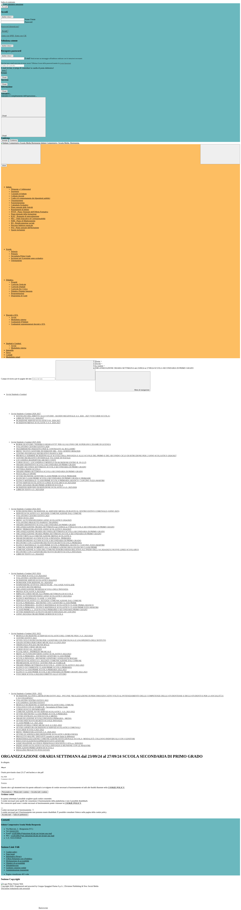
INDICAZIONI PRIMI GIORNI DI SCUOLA (35, 748)
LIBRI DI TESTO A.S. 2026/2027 (30, 418)
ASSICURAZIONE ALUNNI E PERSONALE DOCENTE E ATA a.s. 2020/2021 (49, 743)
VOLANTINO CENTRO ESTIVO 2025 (32, 516)
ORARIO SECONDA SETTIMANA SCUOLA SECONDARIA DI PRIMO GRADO (51, 467)
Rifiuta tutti (21, 792)
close (4, 165)
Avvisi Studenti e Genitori (16, 394)
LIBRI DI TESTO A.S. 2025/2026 (30, 489)
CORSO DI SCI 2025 (25, 518)
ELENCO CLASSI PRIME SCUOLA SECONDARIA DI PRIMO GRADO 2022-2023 (51, 672)
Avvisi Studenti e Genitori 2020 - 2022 (26, 693)
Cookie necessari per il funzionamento (16, 810)
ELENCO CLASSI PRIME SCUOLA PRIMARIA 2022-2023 (41, 670)
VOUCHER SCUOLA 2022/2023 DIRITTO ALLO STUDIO (41, 674)
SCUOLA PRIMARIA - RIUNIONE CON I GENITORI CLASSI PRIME (46, 603)
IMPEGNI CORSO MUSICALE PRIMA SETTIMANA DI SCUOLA (44, 594)
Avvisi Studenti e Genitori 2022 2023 (26, 633)
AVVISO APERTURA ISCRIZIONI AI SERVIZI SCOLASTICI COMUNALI (48, 727)
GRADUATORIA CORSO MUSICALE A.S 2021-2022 (39, 725)
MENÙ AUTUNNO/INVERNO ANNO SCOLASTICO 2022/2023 (43, 654)
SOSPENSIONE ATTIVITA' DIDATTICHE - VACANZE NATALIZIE (45, 585)
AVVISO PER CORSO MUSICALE (31, 647)
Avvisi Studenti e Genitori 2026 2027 (26, 414)
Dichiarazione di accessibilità (17, 861)
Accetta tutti (39, 792)
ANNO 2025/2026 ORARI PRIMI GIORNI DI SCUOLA (39, 485)
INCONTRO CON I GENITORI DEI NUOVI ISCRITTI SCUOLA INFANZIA (48, 552)
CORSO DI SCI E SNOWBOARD (30, 709)
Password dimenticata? (10, 26)
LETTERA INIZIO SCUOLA (28, 469)
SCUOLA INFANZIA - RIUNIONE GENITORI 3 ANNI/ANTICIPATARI (46, 658)
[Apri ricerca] (220, 154)
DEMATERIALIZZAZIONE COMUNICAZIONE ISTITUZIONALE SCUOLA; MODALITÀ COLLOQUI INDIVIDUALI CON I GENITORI (75, 739)
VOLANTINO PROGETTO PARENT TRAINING (37, 522)
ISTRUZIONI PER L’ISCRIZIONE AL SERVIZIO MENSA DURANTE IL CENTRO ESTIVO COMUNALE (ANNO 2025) (67, 511)
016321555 (14, 831)
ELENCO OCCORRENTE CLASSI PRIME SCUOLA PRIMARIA (44, 667)
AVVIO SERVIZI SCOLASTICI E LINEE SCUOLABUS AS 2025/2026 (46, 483)
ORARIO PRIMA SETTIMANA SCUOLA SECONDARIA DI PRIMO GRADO (49, 471)
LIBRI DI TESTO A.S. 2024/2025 (30, 554)
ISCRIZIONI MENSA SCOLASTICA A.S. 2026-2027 (38, 423)
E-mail (27, 58)
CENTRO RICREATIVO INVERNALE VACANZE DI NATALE (43, 458)
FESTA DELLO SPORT (26, 474)
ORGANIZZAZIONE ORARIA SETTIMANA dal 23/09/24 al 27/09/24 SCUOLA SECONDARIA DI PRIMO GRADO (65, 527)
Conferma (13, 141)
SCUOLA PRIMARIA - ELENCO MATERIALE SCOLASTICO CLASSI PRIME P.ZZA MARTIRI (57, 607)
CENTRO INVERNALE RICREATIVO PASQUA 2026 (39, 453)
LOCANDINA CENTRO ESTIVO (30, 702)
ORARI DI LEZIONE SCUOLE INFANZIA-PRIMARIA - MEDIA (44, 718)
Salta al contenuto (8, 2)
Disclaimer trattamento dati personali (15, 888)
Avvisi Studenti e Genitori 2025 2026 (26, 442)
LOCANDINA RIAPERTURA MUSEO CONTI (36, 460)
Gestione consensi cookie (16, 868)
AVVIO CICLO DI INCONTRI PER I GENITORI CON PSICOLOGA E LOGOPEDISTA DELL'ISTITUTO (61, 640)
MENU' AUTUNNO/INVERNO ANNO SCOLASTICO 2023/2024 (44, 596)
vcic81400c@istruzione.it (32, 833)
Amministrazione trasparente (17, 870)
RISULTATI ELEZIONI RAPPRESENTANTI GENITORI (40, 741)
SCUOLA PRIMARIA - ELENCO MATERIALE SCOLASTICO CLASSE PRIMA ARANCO (55, 605)
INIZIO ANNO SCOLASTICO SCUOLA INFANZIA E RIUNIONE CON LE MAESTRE (53, 745)
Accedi (4, 7)
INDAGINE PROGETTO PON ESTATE (33, 750)
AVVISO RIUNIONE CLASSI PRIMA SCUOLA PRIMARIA (41, 714)
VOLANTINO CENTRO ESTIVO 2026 (32, 447)
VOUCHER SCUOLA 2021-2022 (30, 730)
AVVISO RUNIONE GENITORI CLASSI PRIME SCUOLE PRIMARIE (46, 476)
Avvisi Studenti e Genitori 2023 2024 (26, 573)
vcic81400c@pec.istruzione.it (32, 836)
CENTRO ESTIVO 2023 (26, 638)
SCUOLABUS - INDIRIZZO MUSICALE (33, 652)
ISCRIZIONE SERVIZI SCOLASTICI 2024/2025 (36, 580)
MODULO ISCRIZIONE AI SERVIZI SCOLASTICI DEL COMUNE (45, 705)
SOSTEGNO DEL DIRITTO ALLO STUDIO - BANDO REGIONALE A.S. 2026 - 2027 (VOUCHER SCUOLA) (63, 416)
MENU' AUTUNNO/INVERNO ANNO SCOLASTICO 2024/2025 (44, 520)
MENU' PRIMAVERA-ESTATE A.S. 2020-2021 (36, 732)
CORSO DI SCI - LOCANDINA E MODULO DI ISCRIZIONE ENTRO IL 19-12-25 (51, 462)
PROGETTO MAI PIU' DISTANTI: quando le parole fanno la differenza (45, 736)
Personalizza (6, 792)
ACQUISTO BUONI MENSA (28, 587)
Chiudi (4, 77)
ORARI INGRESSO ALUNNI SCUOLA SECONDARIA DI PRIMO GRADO (48, 540)
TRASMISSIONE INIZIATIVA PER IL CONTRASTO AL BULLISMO (45, 449)
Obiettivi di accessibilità (15, 863)
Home (97, 361)
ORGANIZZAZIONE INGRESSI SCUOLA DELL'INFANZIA (42, 589)
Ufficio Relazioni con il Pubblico (19, 859)
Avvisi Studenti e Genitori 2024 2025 (26, 509)
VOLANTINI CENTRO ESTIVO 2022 (32, 700)
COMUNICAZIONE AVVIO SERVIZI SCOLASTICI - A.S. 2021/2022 (45, 712)
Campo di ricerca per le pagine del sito (16, 379)
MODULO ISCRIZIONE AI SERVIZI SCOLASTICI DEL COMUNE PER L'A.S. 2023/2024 (54, 636)
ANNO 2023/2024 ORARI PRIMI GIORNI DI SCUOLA (39, 614)
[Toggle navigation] (21, 154)
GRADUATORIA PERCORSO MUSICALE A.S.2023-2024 (41, 642)
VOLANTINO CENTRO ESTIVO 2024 (32, 578)
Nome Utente (30, 19)
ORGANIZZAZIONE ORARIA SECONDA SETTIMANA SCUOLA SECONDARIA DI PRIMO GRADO (60, 531)
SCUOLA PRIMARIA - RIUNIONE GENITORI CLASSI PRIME (43, 656)
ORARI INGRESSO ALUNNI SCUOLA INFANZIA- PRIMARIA (43, 538)
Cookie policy (11, 852)
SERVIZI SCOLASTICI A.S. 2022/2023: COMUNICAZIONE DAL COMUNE (48, 661)
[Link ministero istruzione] (12, 4)
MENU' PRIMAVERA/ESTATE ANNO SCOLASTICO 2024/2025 (43, 529)
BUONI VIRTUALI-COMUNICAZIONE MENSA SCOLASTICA (43, 536)
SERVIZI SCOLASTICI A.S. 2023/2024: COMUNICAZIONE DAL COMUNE (48, 601)
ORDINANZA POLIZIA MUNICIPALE (32, 645)
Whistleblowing (12, 865)
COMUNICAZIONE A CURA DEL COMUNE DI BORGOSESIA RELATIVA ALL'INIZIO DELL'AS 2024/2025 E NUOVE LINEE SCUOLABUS (77, 550)
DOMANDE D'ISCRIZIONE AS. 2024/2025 (34, 582)
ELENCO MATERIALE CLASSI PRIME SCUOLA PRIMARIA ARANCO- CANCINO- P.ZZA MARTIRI (60, 480)
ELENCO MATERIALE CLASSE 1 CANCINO (36, 598)
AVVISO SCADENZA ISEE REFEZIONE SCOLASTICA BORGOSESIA (47, 734)
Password (28, 22)
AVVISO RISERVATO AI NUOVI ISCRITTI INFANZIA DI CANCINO (46, 612)
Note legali (10, 854)
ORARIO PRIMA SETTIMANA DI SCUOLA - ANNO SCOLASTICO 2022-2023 (50, 665)
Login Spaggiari (65, 63)
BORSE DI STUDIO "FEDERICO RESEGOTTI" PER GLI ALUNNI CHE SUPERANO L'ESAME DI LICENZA (63, 444)
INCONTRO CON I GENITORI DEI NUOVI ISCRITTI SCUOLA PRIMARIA (49, 543)
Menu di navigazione (141, 390)
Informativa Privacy (14, 856)
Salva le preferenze (20, 815)
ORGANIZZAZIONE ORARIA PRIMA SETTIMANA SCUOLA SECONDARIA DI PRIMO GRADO (58, 534)
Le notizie (99, 366)
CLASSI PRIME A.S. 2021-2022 (29, 723)
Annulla (4, 141)
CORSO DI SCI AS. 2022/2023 (29, 649)
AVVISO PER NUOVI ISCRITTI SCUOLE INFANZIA (39, 721)
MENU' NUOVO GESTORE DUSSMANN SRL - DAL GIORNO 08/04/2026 (48, 451)
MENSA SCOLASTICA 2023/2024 (30, 591)
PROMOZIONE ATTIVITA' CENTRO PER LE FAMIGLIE (41, 663)
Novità (98, 363)
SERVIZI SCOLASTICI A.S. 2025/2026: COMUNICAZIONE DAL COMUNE (48, 513)
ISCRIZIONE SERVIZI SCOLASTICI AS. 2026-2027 (38, 420)
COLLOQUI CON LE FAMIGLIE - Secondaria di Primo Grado (42, 707)
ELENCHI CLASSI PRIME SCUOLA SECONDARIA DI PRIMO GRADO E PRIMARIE (53, 478)
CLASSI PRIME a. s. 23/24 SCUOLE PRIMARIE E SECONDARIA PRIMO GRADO (51, 610)
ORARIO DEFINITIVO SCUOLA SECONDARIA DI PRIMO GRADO (46, 465)
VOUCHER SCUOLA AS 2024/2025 (31, 576)
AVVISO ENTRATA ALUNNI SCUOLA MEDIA (36, 716)
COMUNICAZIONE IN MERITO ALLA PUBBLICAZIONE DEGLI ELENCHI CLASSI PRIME (56, 547)
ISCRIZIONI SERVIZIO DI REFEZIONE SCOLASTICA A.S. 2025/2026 (46, 487)
